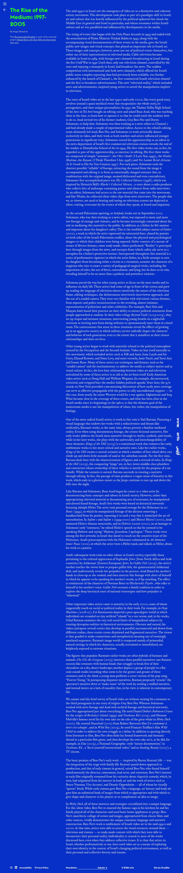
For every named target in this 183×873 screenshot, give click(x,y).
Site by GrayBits (162, 867)
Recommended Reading (24, 36)
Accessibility (25, 867)
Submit (101, 867)
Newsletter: (71, 867)
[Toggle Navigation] (4, 3)
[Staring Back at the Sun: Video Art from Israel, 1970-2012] (4, 9)
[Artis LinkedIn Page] (16, 867)
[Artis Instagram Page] (11, 867)
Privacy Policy (41, 867)
